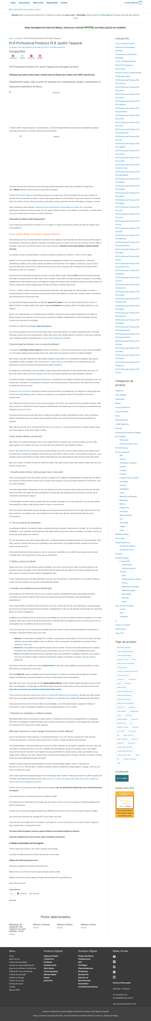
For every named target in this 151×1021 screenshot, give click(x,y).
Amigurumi (119, 391)
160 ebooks (124, 440)
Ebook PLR (48, 981)
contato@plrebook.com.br (123, 998)
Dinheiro (123, 474)
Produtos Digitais (122, 558)
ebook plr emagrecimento (125, 691)
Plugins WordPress (122, 543)
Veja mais (85, 657)
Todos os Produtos (122, 625)
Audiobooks (120, 399)
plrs (118, 735)
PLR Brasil (48, 962)
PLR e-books (120, 69)
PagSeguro (54, 674)
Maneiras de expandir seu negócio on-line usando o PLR (17, 927)
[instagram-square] (114, 973)
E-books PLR (125, 561)
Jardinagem (124, 489)
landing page (134, 711)
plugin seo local (128, 735)
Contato (12, 987)
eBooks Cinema (41, 924)
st (116, 621)
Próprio (47, 978)
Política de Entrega (16, 978)
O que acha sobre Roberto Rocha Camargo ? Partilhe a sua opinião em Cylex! (124, 813)
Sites (122, 613)
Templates (124, 616)
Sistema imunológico (129, 759)
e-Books (13, 47)
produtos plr (131, 743)
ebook (119, 683)
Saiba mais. (27, 644)
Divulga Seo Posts (127, 550)
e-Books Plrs (49, 959)
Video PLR (119, 633)
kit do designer (121, 711)
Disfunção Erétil (121, 420)
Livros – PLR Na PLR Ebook (125, 61)
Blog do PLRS (14, 990)
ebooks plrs (120, 707)
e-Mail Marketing (122, 424)
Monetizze (18, 648)
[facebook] (114, 957)
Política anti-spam (16, 984)
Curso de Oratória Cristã (124, 43)
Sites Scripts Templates (124, 606)
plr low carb (132, 731)
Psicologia (124, 511)
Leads (122, 493)
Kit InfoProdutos (121, 448)
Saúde (124, 601)
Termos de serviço (16, 981)
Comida (123, 467)
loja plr (119, 715)
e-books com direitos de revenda (127, 671)
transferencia (120, 629)
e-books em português (50, 338)
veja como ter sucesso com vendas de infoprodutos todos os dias (35, 689)
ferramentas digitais (34, 374)
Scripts (122, 609)
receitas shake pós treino (124, 751)
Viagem (122, 526)
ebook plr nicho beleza (124, 699)
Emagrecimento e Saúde (129, 478)
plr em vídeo (120, 731)
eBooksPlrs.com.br (16, 767)
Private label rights (122, 76)
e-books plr (120, 679)
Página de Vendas (51, 956)
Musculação (126, 594)
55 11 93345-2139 (120, 995)
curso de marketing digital (125, 651)
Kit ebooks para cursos (129, 444)
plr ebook (135, 727)
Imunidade (124, 481)
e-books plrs (132, 679)
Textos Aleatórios (51, 971)
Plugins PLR (124, 508)
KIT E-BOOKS (120, 437)
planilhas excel (121, 723)
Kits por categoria (122, 452)
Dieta (124, 575)
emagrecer (131, 707)
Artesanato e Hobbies (128, 463)
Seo (121, 519)
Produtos (118, 554)
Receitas (125, 598)
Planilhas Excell (50, 965)
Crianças (123, 470)
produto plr (120, 743)
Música (122, 504)
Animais (123, 459)
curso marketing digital (124, 655)
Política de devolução (17, 974)
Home (11, 956)
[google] (114, 968)
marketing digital (122, 719)
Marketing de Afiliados (128, 496)
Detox (117, 416)
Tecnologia (124, 523)
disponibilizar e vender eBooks (50, 362)
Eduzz (16, 654)
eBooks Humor (88, 924)
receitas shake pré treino (124, 747)
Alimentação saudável (124, 647)
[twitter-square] (114, 962)
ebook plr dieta (121, 687)
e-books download (123, 675)
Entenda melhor (64, 651)
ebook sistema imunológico (125, 703)
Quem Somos (14, 959)
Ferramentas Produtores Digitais (128, 432)
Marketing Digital (122, 534)
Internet (123, 485)
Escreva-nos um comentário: (125, 802)
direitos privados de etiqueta (125, 663)
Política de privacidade (18, 962)
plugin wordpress (122, 739)
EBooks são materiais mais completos (24, 451)
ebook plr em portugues (124, 695)
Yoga (121, 530)
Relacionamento (126, 515)
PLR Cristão (119, 538)
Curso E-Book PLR (122, 407)
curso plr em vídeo (122, 659)
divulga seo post (122, 667)
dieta (134, 659)
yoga (118, 763)
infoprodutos (83, 638)
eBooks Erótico (65, 924)
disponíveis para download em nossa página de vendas (57, 207)
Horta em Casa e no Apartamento (128, 73)
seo (118, 759)
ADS (121, 455)
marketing (128, 715)
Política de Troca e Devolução (20, 971)
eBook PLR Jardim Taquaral (21, 195)
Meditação (124, 500)
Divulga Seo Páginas (128, 546)
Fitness (125, 583)
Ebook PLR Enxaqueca (124, 65)
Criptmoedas (127, 565)
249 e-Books (49, 968)
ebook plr (128, 683)
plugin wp (135, 739)
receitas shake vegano (124, 755)
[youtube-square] (114, 978)
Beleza (118, 403)
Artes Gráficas (120, 395)
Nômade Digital (50, 974)
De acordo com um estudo (19, 391)
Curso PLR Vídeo (122, 412)
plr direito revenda (122, 727)
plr (131, 723)
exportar (118, 428)
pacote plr (135, 719)
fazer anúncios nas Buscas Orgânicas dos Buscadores (57, 695)
